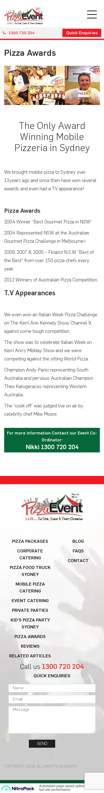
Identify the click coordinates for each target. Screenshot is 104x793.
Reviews (30, 646)
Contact (78, 560)
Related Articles (30, 655)
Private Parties (30, 610)
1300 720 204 (22, 33)
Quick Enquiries (82, 32)
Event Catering (30, 600)
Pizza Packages (30, 541)
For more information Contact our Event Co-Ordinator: (52, 441)
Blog (78, 541)
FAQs (78, 551)
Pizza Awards (30, 636)
